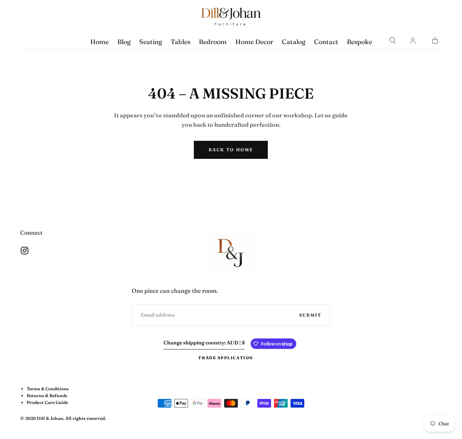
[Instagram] (24, 250)
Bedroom (213, 42)
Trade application (225, 357)
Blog (124, 42)
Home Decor (254, 42)
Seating (150, 42)
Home (99, 42)
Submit (310, 315)
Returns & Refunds (47, 395)
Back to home (231, 149)
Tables (180, 42)
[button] (392, 40)
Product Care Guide (47, 402)
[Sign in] (412, 40)
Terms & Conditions (48, 388)
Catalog (293, 42)
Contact (326, 42)
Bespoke (359, 42)
